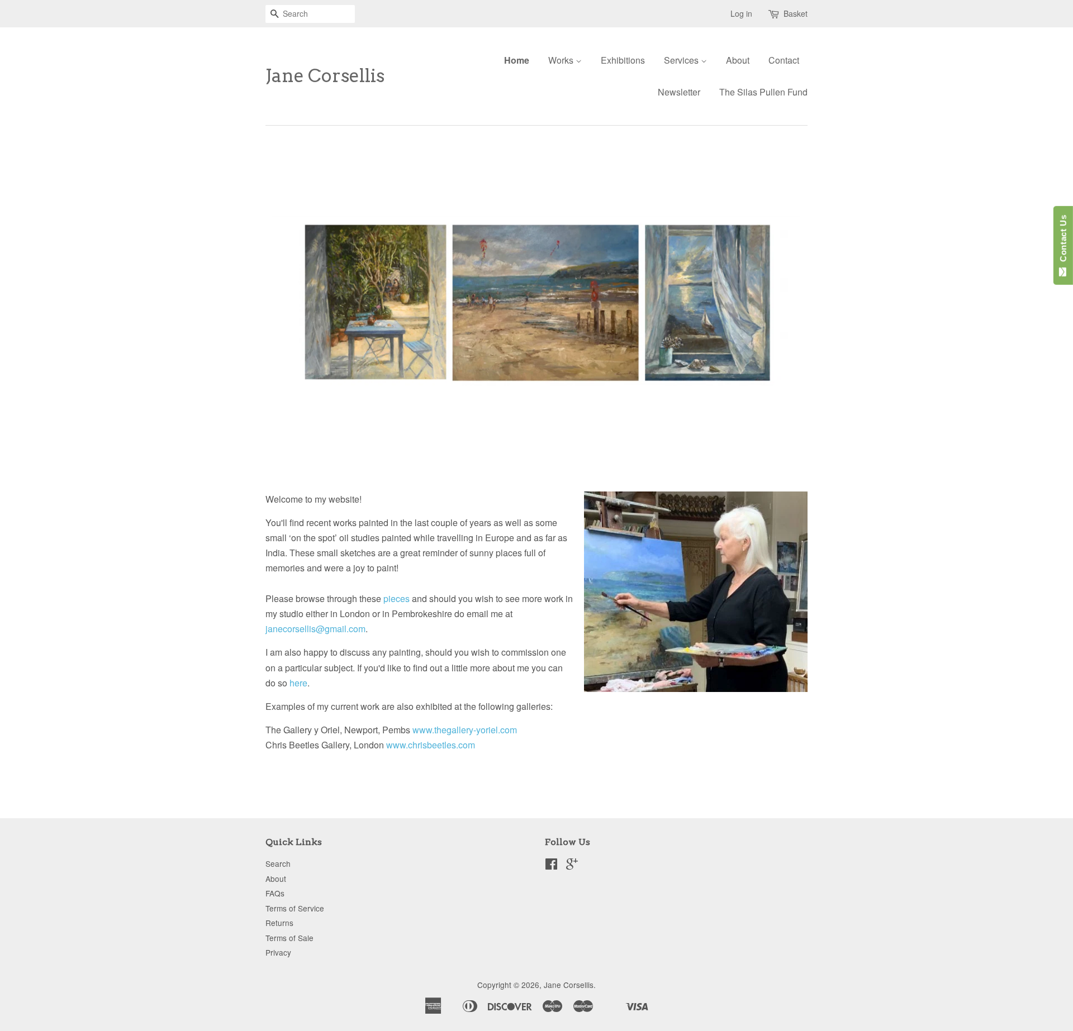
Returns (279, 922)
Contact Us (1063, 240)
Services (682, 60)
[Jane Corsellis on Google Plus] (572, 865)
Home (516, 60)
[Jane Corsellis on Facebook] (551, 865)
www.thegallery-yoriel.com (464, 729)
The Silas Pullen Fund (763, 91)
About (737, 60)
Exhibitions (623, 60)
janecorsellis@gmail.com (315, 628)
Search (278, 863)
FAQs (274, 893)
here (298, 682)
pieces (396, 598)
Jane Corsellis (324, 76)
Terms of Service (294, 908)
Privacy (278, 952)
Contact (783, 60)
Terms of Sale (289, 937)
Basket (796, 13)
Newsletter (679, 91)
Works (562, 60)
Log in (741, 13)
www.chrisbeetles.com (430, 744)
